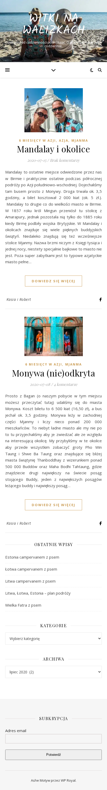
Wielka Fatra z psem (23, 605)
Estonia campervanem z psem (32, 557)
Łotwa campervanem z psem (31, 569)
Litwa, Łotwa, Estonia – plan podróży (38, 593)
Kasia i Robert (18, 299)
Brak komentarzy (65, 160)
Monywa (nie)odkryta (53, 373)
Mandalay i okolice (53, 148)
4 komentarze (65, 384)
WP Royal (68, 780)
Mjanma (79, 140)
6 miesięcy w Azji (37, 140)
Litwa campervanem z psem (30, 581)
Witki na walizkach (53, 25)
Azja (63, 140)
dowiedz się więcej (53, 281)
